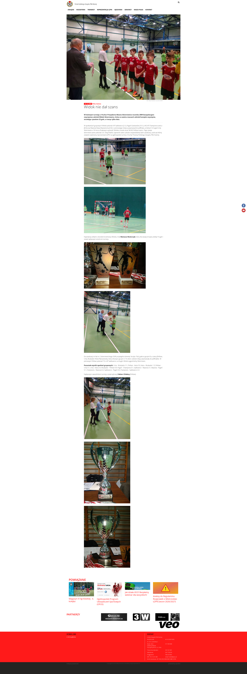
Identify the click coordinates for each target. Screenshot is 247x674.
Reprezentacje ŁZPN (104, 10)
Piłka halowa (96, 104)
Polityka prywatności (73, 663)
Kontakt (148, 10)
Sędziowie (118, 10)
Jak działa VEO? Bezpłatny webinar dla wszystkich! (137, 593)
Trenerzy (91, 10)
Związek (71, 10)
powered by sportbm (174, 663)
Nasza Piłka (138, 10)
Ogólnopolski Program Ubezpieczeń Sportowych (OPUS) (109, 602)
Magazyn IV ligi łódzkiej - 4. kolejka (81, 600)
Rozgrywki (80, 10)
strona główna (72, 637)
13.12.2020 (88, 104)
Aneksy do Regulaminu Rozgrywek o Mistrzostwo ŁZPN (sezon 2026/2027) (165, 599)
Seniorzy (128, 10)
